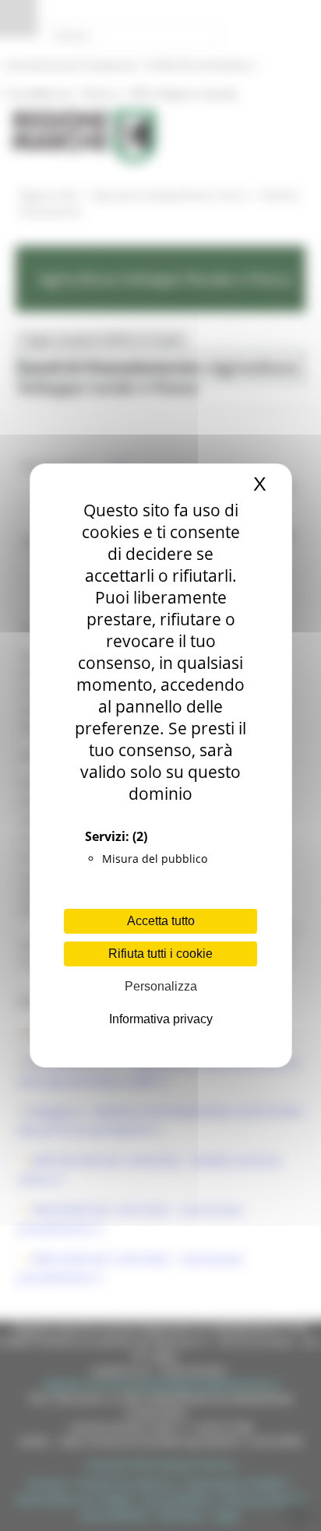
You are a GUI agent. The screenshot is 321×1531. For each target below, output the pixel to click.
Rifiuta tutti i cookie (160, 953)
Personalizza (161, 986)
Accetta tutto (161, 920)
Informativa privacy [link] (161, 1019)
